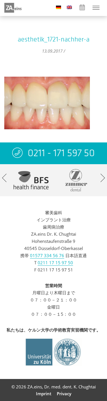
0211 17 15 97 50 (55, 262)
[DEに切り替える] (58, 7)
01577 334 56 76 (47, 255)
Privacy (64, 393)
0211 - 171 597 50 (61, 153)
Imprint (43, 393)
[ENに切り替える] (69, 7)
